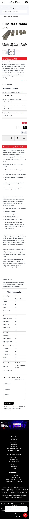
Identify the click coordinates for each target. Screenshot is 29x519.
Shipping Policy (13, 457)
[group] (6, 62)
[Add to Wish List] (22, 132)
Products (14, 445)
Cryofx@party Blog (14, 477)
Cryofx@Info (14, 476)
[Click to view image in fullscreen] (14, 34)
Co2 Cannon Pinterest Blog (14, 481)
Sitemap (14, 463)
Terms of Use (14, 459)
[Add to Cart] (25, 127)
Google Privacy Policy (9, 408)
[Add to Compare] (25, 132)
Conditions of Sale (14, 450)
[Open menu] (26, 3)
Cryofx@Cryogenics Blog (13, 479)
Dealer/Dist (14, 465)
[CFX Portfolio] (14, 425)
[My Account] (2, 2)
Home (3, 16)
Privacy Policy (14, 443)
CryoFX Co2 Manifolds (12, 16)
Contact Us (13, 439)
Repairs (14, 469)
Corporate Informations (14, 448)
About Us (14, 441)
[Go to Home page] (14, 2)
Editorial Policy (14, 461)
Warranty (14, 447)
